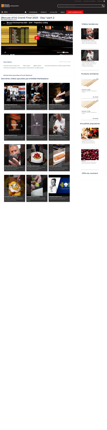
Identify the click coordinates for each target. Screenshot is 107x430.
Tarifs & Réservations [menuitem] (75, 12)
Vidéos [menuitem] (63, 12)
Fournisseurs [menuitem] (33, 12)
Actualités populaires (90, 124)
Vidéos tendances (90, 24)
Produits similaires (90, 74)
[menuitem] (2, 12)
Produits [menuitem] (44, 12)
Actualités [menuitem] (53, 12)
